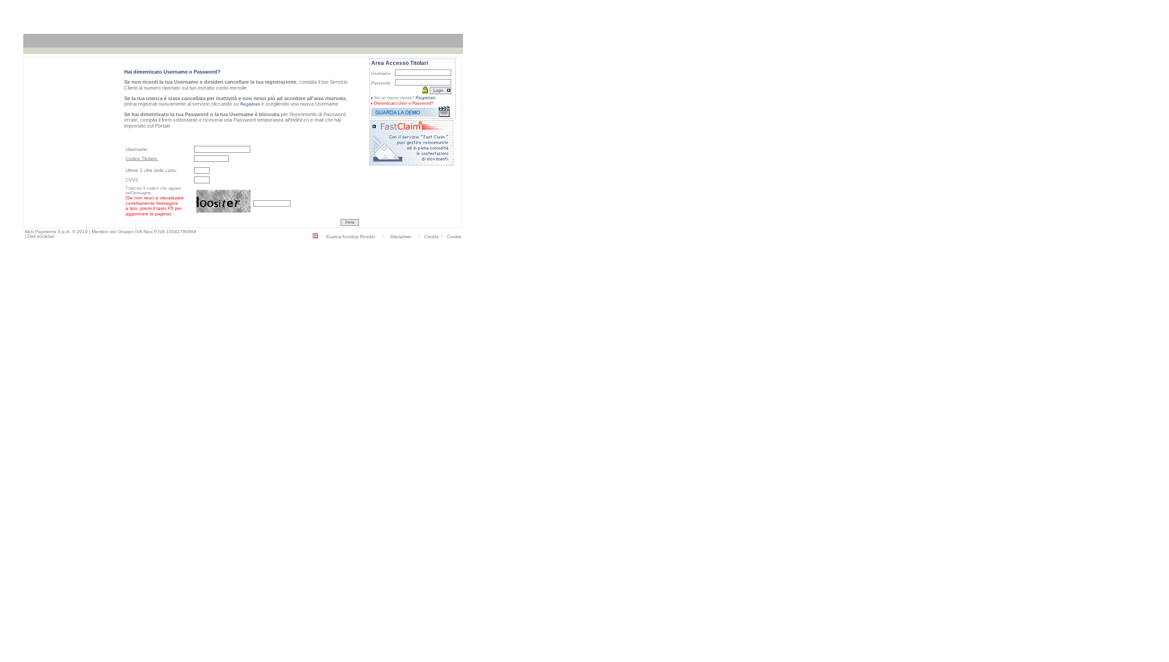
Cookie (454, 236)
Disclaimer (400, 236)
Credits (431, 236)
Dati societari (40, 236)
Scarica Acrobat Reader (350, 236)
